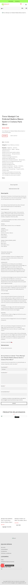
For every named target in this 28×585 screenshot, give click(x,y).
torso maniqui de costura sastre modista (11, 175)
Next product (26, 8)
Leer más (18, 525)
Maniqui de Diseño (16, 153)
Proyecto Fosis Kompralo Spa (8, 169)
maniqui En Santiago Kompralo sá (9, 156)
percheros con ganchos (7, 167)
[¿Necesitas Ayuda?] (2, 565)
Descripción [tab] (14, 184)
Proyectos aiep (5, 170)
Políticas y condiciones (6, 553)
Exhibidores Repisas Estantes (7, 561)
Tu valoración (4, 372)
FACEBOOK (17, 1)
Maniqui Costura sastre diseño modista (11, 152)
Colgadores (9, 147)
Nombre (3, 386)
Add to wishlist (13, 135)
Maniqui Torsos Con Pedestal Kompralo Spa (11, 161)
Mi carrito (3, 547)
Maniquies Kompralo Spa (7, 163)
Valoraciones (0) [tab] (14, 188)
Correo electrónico (5, 391)
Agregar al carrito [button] (7, 526)
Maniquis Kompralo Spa (7, 166)
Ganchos (15, 147)
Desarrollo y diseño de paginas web (9, 582)
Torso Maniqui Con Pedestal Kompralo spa (11, 173)
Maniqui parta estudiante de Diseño (10, 159)
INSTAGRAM (10, 1)
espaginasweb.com (22, 582)
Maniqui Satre (22, 159)
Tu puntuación (4, 367)
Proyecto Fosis (17, 167)
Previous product (22, 8)
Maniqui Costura (5, 150)
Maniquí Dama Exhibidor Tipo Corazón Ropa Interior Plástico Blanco (7, 520)
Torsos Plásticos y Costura (13, 145)
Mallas (13, 149)
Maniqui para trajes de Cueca (8, 158)
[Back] (2, 8)
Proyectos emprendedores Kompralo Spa (11, 172)
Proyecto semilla (20, 169)
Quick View (12, 419)
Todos (2, 559)
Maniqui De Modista (6, 155)
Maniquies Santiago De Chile (8, 164)
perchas (15, 166)
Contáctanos (4, 551)
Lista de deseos (4, 549)
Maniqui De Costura (6, 153)
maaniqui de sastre (6, 149)
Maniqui (17, 149)
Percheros (20, 166)
